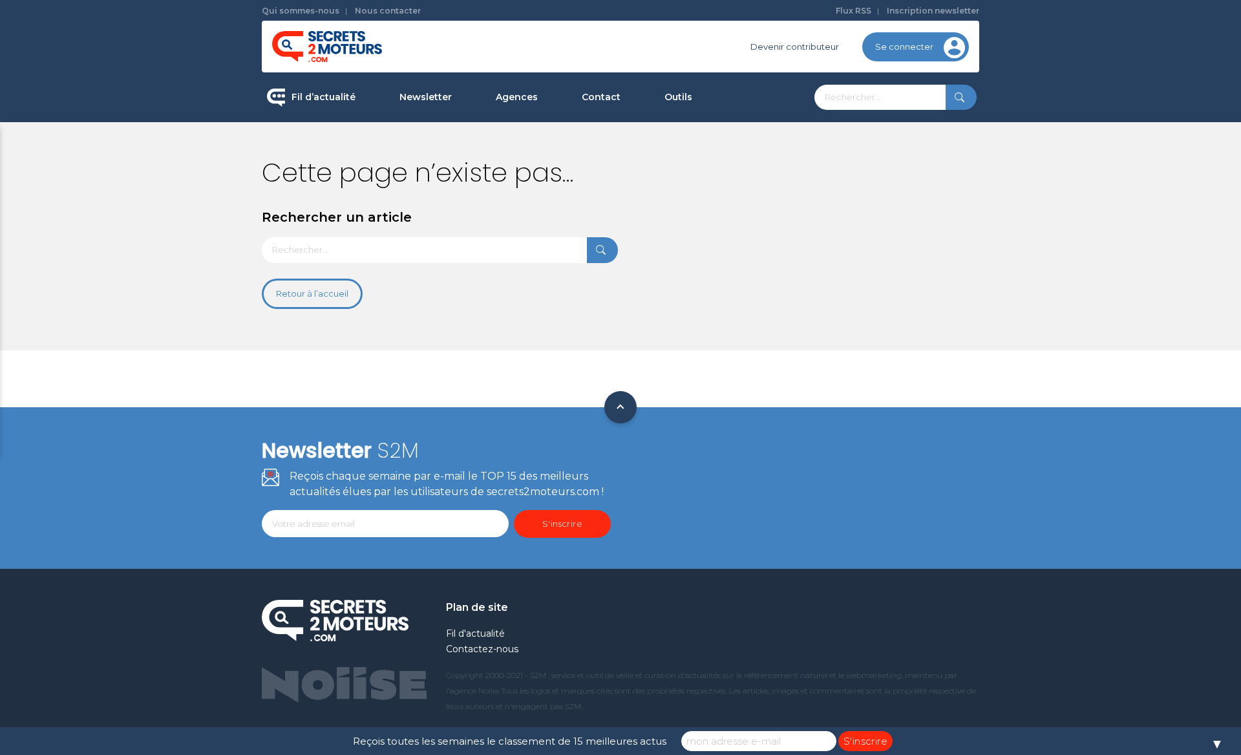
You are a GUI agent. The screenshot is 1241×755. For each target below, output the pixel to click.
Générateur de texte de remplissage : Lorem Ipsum (743, 190)
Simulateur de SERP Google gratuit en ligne (739, 244)
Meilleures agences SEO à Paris (562, 142)
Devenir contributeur (794, 46)
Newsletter (425, 97)
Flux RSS (853, 11)
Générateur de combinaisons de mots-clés (734, 299)
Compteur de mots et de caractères (742, 142)
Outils (678, 97)
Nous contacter (388, 11)
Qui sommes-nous (300, 11)
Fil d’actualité (323, 97)
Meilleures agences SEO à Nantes (568, 265)
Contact (601, 97)
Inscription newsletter (933, 11)
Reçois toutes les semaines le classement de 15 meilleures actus (509, 741)
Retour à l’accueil (312, 293)
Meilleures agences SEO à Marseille (572, 306)
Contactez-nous (482, 649)
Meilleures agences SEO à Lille (560, 224)
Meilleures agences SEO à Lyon (562, 183)
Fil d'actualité (475, 633)
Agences (517, 97)
